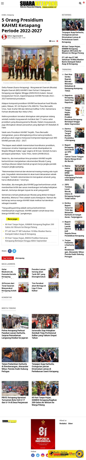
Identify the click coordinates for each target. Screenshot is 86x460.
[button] (84, 1)
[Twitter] (14, 251)
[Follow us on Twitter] (38, 455)
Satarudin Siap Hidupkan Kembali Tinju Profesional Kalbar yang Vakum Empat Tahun (44, 334)
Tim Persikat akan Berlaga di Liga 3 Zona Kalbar (39, 287)
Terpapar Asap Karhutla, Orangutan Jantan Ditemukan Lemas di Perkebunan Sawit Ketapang (45, 368)
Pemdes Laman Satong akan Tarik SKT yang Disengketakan (39, 273)
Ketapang (10, 15)
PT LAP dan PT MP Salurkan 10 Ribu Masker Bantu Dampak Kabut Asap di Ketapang (73, 60)
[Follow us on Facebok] (33, 455)
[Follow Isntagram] (43, 455)
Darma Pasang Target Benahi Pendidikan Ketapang (70, 134)
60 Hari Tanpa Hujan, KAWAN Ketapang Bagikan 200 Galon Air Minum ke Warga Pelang (44, 401)
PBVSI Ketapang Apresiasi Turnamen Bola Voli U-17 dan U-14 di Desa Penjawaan (15, 400)
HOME (4, 15)
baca (53, 41)
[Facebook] (10, 251)
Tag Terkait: (8, 258)
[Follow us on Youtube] (48, 455)
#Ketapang (19, 258)
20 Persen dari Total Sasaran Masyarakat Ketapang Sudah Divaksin (9, 288)
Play (79, 454)
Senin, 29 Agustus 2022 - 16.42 (16, 38)
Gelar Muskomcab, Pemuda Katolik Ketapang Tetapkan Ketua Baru (9, 275)
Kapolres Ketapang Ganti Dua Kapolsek (69, 99)
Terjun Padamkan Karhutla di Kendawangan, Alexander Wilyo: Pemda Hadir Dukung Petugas (15, 368)
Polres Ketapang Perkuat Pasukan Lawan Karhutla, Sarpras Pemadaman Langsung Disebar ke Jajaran (15, 334)
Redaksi (63, 423)
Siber (70, 423)
